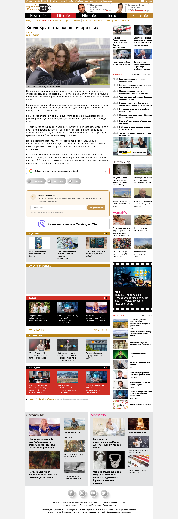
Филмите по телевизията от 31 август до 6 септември (135, 116)
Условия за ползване (70, 505)
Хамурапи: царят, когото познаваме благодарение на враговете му (120, 181)
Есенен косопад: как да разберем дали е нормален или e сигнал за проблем (121, 231)
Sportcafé (140, 15)
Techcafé (115, 15)
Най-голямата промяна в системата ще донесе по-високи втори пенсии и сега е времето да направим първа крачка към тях (67, 356)
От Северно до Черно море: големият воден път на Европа (143, 180)
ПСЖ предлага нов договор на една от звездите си (134, 128)
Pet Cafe (125, 20)
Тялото (36, 20)
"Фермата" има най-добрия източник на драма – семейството (38, 318)
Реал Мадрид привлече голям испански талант (132, 80)
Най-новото (136, 74)
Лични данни (85, 505)
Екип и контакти (109, 505)
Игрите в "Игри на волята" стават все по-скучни (135, 122)
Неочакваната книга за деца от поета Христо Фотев (38, 253)
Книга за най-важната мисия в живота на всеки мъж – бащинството (66, 255)
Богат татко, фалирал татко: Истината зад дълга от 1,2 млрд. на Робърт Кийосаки (38, 389)
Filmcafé (89, 15)
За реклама (97, 505)
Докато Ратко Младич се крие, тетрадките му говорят (143, 203)
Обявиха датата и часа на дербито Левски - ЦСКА (134, 110)
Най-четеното (147, 74)
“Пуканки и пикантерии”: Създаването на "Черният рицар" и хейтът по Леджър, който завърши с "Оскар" (132, 299)
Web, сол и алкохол (92, 20)
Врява (67, 20)
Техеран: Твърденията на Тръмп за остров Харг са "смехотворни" (120, 42)
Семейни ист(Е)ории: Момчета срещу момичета (136, 7)
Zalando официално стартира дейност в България (94, 355)
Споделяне (38, 181)
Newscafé (38, 15)
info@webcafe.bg (106, 502)
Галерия (76, 20)
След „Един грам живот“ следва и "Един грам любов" (96, 253)
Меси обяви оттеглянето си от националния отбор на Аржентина (133, 92)
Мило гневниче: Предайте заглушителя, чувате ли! (98, 8)
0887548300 (119, 502)
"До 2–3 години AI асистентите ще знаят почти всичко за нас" (38, 355)
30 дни (149, 315)
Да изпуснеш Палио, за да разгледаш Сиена (142, 254)
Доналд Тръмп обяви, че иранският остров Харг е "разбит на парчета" (142, 65)
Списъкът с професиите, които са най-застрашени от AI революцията (67, 319)
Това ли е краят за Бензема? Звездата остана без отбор (135, 98)
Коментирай (100, 329)
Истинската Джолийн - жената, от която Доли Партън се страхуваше (95, 318)
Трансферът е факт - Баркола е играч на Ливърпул (135, 134)
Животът (46, 20)
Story (28, 20)
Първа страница (111, 20)
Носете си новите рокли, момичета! (141, 229)
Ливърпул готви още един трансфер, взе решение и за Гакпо (135, 86)
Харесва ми (59, 181)
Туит (76, 181)
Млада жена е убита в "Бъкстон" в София (121, 63)
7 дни (143, 315)
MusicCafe (58, 20)
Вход (150, 1)
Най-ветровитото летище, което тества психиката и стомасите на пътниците (67, 389)
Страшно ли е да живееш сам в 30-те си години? (121, 254)
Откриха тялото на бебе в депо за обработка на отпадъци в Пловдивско (135, 104)
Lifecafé (63, 15)
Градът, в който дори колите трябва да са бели (121, 203)
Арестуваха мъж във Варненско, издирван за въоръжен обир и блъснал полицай (143, 41)
